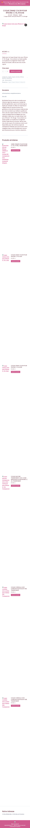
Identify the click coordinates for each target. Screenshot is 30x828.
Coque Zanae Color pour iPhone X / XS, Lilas (19, 255)
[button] (25, 25)
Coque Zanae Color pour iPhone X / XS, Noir (19, 366)
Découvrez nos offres (15, 4)
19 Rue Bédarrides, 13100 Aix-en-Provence (13, 814)
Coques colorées (16, 77)
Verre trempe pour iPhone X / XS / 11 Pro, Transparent (19, 144)
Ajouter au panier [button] (15, 150)
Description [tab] (5, 90)
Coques (13, 82)
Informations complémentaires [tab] (11, 93)
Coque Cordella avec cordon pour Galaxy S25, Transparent (19, 588)
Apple (9, 77)
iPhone (22, 77)
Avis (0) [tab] (4, 96)
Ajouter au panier (16, 71)
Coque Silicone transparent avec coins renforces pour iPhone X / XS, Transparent (19, 479)
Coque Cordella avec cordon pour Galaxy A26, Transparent (19, 699)
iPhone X (4, 78)
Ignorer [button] (23, 4)
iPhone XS (9, 78)
